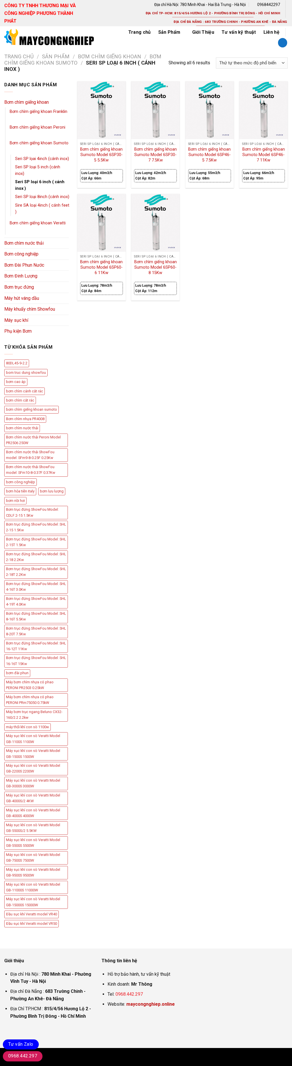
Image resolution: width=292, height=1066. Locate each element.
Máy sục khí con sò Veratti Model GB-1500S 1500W (33, 753)
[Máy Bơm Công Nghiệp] (59, 37)
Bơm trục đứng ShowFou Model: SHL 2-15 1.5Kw (36, 527)
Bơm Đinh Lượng (20, 276)
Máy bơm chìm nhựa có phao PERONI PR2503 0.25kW (30, 685)
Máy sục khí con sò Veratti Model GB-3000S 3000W (33, 783)
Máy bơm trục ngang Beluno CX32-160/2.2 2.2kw (34, 715)
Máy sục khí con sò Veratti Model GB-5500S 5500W (33, 843)
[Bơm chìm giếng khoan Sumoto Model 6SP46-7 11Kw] (263, 110)
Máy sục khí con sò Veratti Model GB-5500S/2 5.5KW (33, 828)
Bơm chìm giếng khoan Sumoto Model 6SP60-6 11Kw (101, 267)
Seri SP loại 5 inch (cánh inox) (37, 170)
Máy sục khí (16, 320)
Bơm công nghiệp (21, 254)
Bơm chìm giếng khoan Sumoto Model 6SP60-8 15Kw (155, 267)
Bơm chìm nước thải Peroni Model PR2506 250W (33, 440)
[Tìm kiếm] (282, 42)
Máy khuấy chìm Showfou (29, 309)
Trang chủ (139, 32)
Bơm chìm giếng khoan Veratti (38, 223)
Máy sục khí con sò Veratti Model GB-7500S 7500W (33, 858)
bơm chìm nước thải (22, 428)
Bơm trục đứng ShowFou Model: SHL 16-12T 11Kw (36, 646)
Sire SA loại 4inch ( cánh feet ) (42, 208)
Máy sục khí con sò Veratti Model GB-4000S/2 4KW (33, 798)
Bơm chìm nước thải (24, 243)
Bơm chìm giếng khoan (109, 56)
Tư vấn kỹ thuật (239, 32)
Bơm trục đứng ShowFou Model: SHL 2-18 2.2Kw (36, 557)
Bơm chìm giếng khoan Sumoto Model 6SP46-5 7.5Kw (209, 154)
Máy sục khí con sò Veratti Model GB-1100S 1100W (33, 739)
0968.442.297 (129, 994)
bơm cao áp (16, 382)
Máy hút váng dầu (21, 298)
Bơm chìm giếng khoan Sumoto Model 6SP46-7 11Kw (263, 154)
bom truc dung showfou (26, 372)
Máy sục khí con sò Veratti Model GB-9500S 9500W (33, 872)
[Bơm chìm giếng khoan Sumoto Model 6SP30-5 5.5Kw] (101, 110)
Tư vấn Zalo (20, 1044)
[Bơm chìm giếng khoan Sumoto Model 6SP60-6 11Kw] (101, 223)
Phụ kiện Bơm (18, 331)
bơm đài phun (17, 673)
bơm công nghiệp (20, 482)
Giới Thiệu (203, 32)
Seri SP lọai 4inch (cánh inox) (42, 158)
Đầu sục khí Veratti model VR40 (31, 914)
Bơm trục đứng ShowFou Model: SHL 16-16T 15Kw (36, 661)
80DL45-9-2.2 (16, 363)
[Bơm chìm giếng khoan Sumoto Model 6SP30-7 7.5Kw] (155, 110)
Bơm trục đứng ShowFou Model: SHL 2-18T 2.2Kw (36, 572)
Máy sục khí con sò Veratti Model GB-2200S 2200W (33, 768)
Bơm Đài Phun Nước (24, 265)
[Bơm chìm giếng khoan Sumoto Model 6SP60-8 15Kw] (155, 223)
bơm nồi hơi (15, 500)
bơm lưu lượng (52, 491)
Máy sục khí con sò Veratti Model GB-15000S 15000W (33, 902)
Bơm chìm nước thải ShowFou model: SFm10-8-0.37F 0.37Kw (30, 470)
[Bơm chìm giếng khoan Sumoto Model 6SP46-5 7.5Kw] (209, 110)
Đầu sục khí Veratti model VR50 (31, 923)
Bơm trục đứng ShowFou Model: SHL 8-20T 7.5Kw (36, 631)
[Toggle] (66, 102)
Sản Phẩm (169, 32)
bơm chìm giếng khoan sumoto (31, 409)
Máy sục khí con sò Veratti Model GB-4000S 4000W (33, 813)
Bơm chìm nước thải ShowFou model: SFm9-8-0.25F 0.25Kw (30, 455)
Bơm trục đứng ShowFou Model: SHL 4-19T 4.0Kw (36, 601)
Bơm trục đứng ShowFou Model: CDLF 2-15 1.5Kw (32, 512)
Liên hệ (271, 32)
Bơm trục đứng (19, 287)
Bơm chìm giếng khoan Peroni (37, 127)
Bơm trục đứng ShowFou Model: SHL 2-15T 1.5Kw (36, 542)
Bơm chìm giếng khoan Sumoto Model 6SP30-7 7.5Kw (155, 154)
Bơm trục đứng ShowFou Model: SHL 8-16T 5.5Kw (36, 616)
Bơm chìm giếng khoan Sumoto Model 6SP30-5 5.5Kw (101, 154)
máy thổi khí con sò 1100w (27, 727)
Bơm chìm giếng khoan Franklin (38, 111)
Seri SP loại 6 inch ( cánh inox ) (39, 185)
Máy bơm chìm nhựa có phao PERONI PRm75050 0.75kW (30, 700)
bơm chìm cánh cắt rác (24, 391)
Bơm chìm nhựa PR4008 (25, 419)
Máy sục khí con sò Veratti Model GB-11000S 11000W (33, 887)
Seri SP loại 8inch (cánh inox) (42, 196)
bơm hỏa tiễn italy (20, 491)
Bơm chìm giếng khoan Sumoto (39, 143)
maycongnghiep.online (150, 1004)
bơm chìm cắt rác (20, 400)
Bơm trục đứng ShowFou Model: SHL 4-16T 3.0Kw (36, 587)
